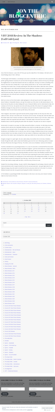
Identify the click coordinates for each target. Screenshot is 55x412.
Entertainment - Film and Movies (9, 181)
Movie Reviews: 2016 (10, 282)
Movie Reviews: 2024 (10, 301)
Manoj (35, 183)
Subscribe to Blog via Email (12, 380)
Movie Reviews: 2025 (10, 303)
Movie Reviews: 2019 (10, 289)
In (26, 183)
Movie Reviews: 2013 (10, 275)
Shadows (44, 183)
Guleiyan (19, 183)
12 (31, 207)
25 (24, 211)
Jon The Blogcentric (27, 13)
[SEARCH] (52, 2)
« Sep (25, 217)
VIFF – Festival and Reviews (11, 371)
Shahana (49, 183)
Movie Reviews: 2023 (10, 298)
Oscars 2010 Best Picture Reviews (13, 305)
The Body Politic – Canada (11, 361)
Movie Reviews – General (11, 266)
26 (31, 211)
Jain (30, 183)
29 (4, 213)
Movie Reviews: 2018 (21, 181)
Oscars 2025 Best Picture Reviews (13, 336)
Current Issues (8, 247)
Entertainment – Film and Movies (12, 250)
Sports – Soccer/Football (10, 354)
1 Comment (24, 42)
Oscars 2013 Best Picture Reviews (13, 312)
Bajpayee (4, 183)
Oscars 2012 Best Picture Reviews (13, 310)
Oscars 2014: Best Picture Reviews (13, 315)
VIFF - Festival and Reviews (31, 181)
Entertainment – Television (11, 254)
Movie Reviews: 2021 (10, 294)
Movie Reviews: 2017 (10, 284)
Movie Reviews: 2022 (10, 296)
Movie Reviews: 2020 (10, 291)
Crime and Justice (9, 245)
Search (4, 222)
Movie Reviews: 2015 (10, 280)
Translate (14, 194)
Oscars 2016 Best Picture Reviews (13, 319)
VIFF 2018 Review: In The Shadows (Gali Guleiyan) (21, 37)
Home (4, 1)
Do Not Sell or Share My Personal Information (43, 402)
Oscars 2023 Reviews (10, 331)
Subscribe (5, 394)
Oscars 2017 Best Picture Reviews (13, 322)
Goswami (15, 183)
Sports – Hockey (8, 350)
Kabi (33, 183)
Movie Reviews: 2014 (10, 277)
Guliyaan (23, 183)
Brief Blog (7, 242)
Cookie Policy (29, 409)
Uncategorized (8, 368)
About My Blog (11, 1)
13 (38, 207)
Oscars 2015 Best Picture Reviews (13, 317)
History (6, 261)
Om (41, 183)
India (28, 183)
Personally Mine (8, 338)
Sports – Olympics (9, 352)
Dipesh (8, 183)
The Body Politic (8, 357)
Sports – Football (9, 347)
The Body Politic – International (12, 364)
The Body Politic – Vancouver (11, 366)
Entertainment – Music (10, 252)
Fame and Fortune (9, 257)
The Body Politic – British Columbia (13, 359)
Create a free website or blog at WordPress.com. (22, 402)
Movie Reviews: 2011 (10, 270)
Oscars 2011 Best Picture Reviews (13, 308)
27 (38, 211)
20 (38, 209)
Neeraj (38, 183)
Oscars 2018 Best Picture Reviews (13, 324)
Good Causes (8, 259)
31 (18, 213)
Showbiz (7, 340)
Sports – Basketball (9, 343)
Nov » (29, 217)
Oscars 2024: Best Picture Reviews (13, 333)
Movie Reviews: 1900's (10, 268)
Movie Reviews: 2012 (10, 273)
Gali (11, 183)
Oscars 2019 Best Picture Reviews (13, 326)
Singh (2, 185)
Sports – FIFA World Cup (10, 345)
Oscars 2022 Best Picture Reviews (13, 329)
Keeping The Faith (9, 263)
